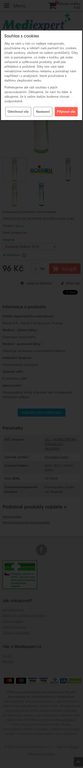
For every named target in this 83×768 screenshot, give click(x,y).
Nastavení (43, 111)
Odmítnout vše (18, 111)
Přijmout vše (66, 111)
